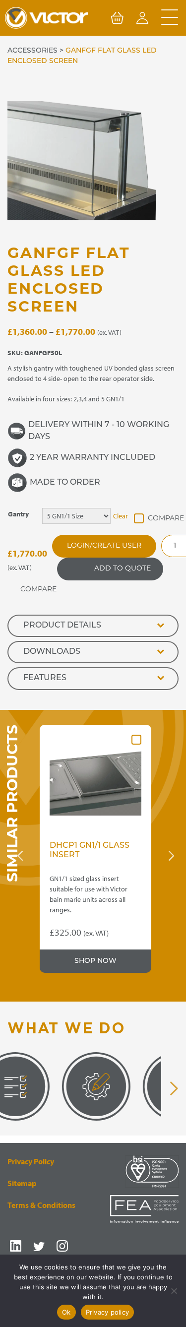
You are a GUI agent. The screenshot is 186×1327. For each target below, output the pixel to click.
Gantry (18, 513)
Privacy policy (107, 1312)
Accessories (32, 51)
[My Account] (142, 19)
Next (171, 856)
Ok (66, 1312)
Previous (20, 856)
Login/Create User (104, 546)
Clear (120, 515)
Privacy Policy (30, 1161)
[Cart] (117, 19)
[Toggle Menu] (169, 17)
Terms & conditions (41, 1205)
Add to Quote (122, 568)
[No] (174, 1291)
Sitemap (22, 1183)
